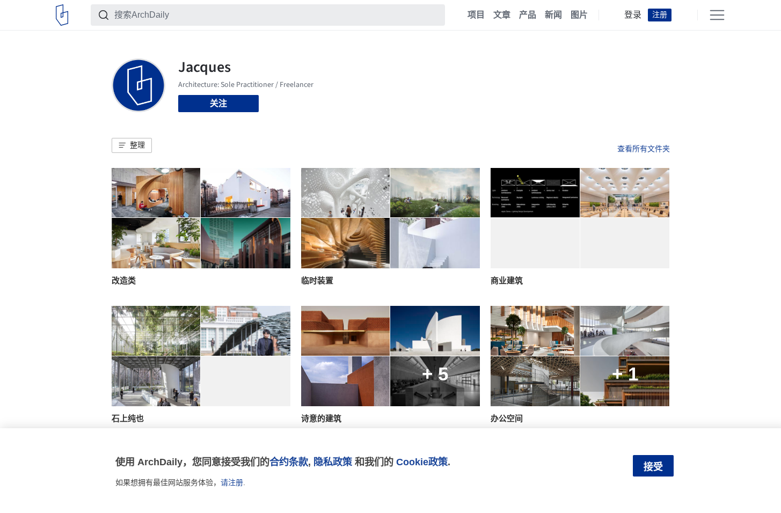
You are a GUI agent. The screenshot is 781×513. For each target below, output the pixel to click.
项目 (476, 15)
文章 (501, 15)
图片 (579, 15)
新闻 (553, 15)
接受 (653, 466)
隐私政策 (332, 461)
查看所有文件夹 (643, 148)
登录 (632, 15)
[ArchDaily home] (62, 15)
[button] (132, 145)
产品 (527, 15)
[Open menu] (717, 15)
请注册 (232, 482)
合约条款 (288, 461)
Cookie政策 (422, 461)
